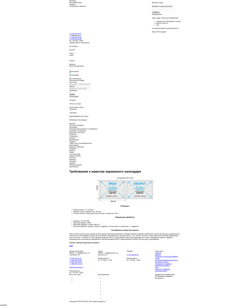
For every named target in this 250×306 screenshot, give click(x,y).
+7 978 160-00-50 (75, 37)
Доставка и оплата (162, 262)
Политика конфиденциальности (166, 260)
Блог (156, 267)
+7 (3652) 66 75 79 (75, 264)
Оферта (158, 255)
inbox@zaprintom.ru (76, 267)
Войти (72, 94)
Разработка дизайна (162, 265)
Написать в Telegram (162, 269)
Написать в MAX (161, 271)
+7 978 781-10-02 (75, 39)
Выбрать (156, 12)
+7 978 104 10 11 (75, 34)
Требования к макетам (163, 264)
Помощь (158, 253)
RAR (71, 246)
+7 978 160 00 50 (132, 255)
